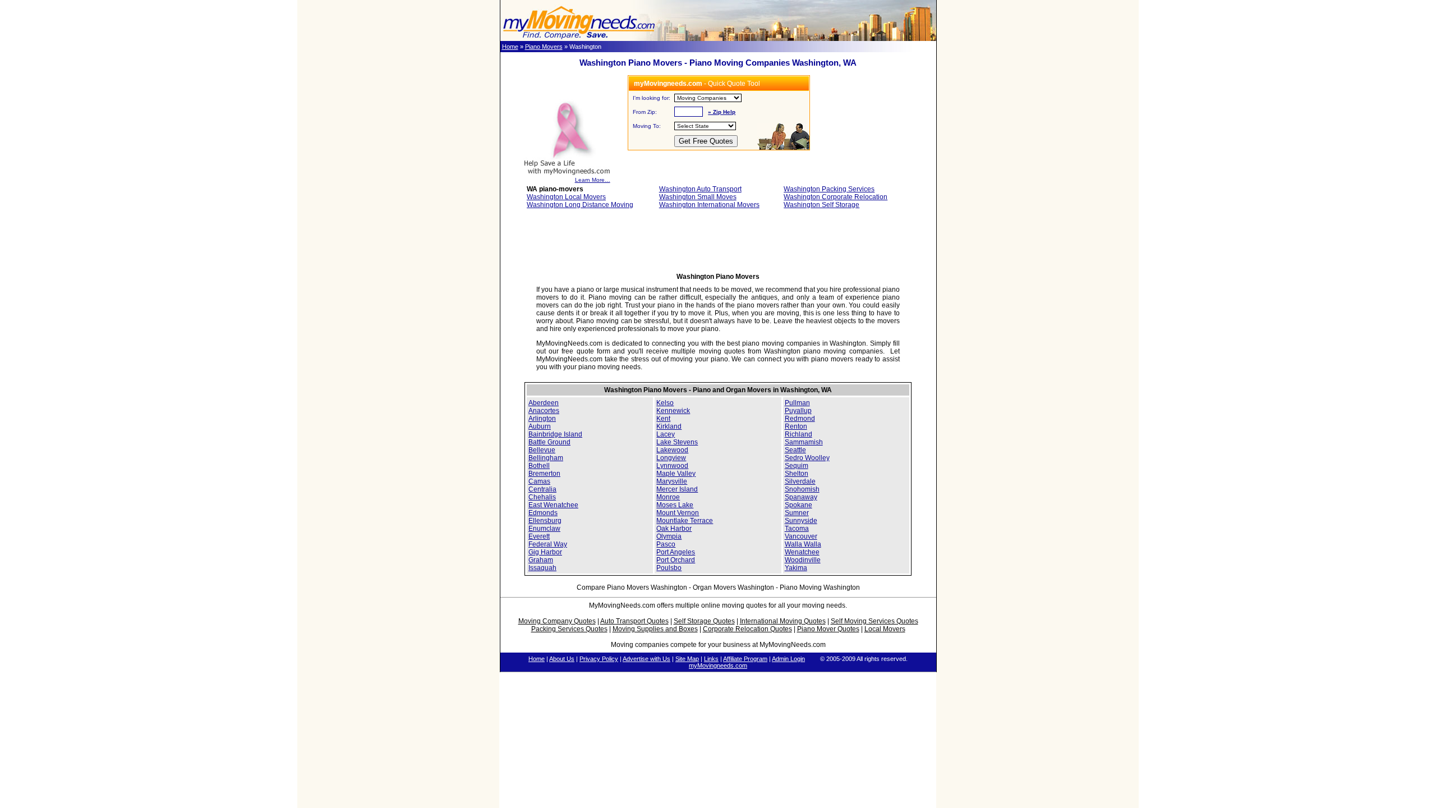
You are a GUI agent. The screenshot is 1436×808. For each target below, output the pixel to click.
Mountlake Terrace (684, 521)
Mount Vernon (677, 513)
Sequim (796, 466)
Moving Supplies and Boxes (655, 629)
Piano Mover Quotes (828, 629)
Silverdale (800, 481)
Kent (663, 419)
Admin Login (788, 658)
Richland (798, 434)
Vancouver (801, 536)
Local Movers (884, 629)
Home (510, 46)
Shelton (796, 474)
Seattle (795, 450)
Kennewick (673, 411)
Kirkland (669, 426)
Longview (671, 458)
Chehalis (542, 497)
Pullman (797, 403)
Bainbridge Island (555, 434)
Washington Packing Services (829, 189)
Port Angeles (675, 552)
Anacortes (543, 411)
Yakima (796, 568)
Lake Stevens (677, 442)
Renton (796, 426)
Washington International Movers (709, 205)
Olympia (669, 536)
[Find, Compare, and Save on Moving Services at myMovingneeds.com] (578, 39)
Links (711, 658)
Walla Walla (803, 544)
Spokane (798, 505)
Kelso (665, 403)
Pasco (665, 544)
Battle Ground (549, 442)
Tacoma (797, 528)
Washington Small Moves (698, 197)
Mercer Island (677, 489)
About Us (561, 658)
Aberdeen (543, 403)
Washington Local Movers (566, 197)
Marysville (671, 481)
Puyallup (798, 411)
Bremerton (544, 474)
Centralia (542, 489)
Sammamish (804, 442)
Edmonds (543, 513)
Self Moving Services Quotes (874, 621)
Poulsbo (669, 568)
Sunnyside (801, 521)
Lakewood (672, 450)
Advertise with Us (646, 658)
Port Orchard (675, 560)
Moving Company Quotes (557, 621)
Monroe (668, 497)
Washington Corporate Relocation (835, 197)
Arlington (542, 419)
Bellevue (541, 450)
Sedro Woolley (807, 458)
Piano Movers (544, 46)
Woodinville (803, 560)
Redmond (800, 419)
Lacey (665, 434)
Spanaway (801, 497)
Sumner (797, 513)
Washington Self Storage (821, 205)
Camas (539, 481)
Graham (540, 560)
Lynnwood (672, 466)
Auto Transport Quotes (634, 621)
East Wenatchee (553, 505)
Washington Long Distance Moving (580, 205)
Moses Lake (674, 505)
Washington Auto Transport (700, 189)
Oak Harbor (674, 528)
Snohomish (802, 489)
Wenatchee (802, 552)
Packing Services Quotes (569, 629)
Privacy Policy (598, 658)
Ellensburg (544, 521)
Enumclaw (544, 528)
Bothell (539, 466)
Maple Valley (676, 474)
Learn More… (592, 180)
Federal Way (547, 544)
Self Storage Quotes (704, 621)
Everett (539, 536)
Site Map (687, 658)
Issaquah (542, 568)
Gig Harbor (545, 552)
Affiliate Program (745, 658)
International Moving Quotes (783, 621)
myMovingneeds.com (718, 665)
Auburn (539, 426)
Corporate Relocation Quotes (747, 629)
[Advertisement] (718, 244)
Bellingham (545, 458)
